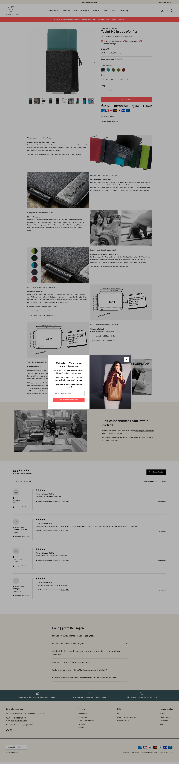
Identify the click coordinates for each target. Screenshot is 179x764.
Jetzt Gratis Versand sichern (69, 400)
